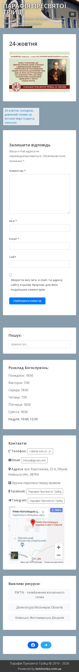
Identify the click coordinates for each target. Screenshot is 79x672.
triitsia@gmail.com (34, 460)
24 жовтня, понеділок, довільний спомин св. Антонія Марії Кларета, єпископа (20, 116)
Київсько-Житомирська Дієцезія (39, 618)
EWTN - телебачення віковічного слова (39, 594)
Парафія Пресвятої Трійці (44, 491)
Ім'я (13, 221)
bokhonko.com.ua (48, 669)
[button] (72, 14)
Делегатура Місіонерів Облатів (39, 607)
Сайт (12, 257)
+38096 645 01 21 (40, 451)
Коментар (17, 171)
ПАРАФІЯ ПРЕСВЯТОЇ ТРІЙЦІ (34, 9)
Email (14, 239)
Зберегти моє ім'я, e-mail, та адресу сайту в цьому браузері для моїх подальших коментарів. (37, 284)
